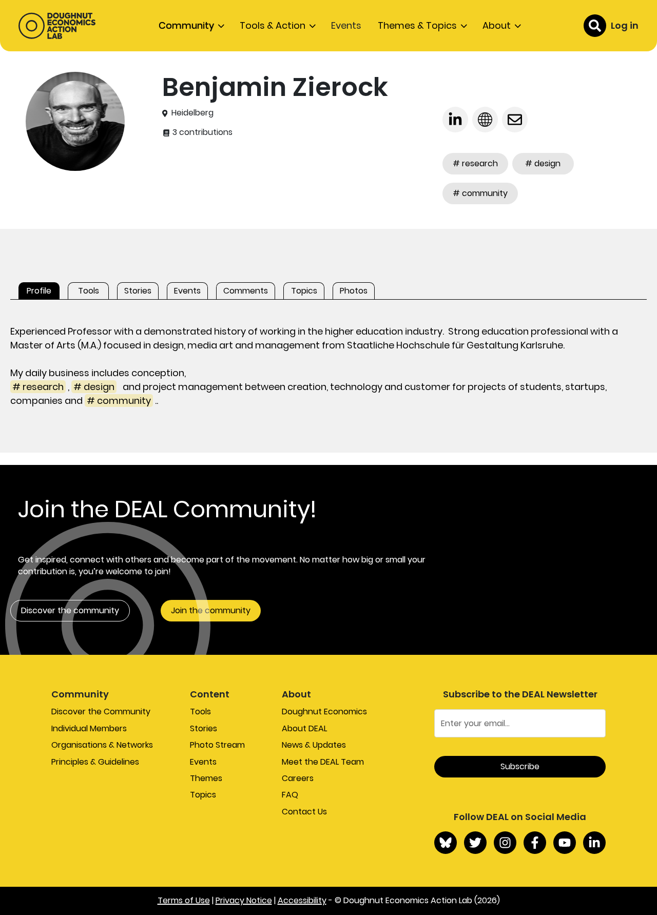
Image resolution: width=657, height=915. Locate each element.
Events (346, 25)
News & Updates (314, 745)
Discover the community (70, 610)
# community (480, 193)
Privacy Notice (244, 900)
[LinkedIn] (594, 842)
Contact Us (304, 811)
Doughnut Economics (324, 711)
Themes (206, 778)
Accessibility (302, 900)
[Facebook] (535, 842)
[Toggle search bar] (595, 25)
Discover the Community (100, 711)
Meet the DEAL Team (323, 762)
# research (475, 163)
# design (543, 163)
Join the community (210, 610)
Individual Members (89, 728)
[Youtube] (564, 842)
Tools (200, 711)
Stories (203, 728)
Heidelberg (192, 113)
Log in (625, 25)
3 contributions (201, 132)
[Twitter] (475, 842)
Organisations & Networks (102, 745)
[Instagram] (505, 842)
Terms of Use (184, 900)
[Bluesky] (445, 842)
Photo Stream (217, 745)
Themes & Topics (417, 25)
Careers (298, 778)
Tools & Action (272, 25)
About (496, 25)
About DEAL (304, 728)
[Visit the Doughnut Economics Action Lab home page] (56, 26)
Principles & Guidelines (95, 762)
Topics (203, 795)
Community (186, 25)
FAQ (290, 795)
